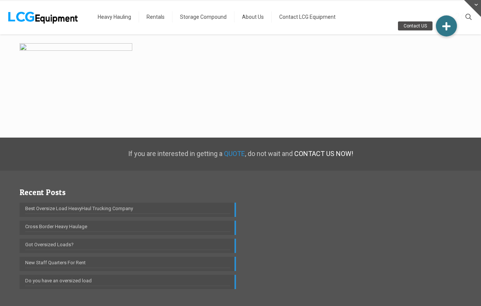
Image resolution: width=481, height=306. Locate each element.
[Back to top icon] (445, 290)
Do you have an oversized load (58, 280)
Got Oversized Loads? (49, 244)
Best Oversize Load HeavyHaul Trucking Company (79, 208)
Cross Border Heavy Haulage (56, 226)
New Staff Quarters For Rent (55, 262)
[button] (446, 25)
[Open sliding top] (472, 8)
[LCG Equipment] (43, 17)
